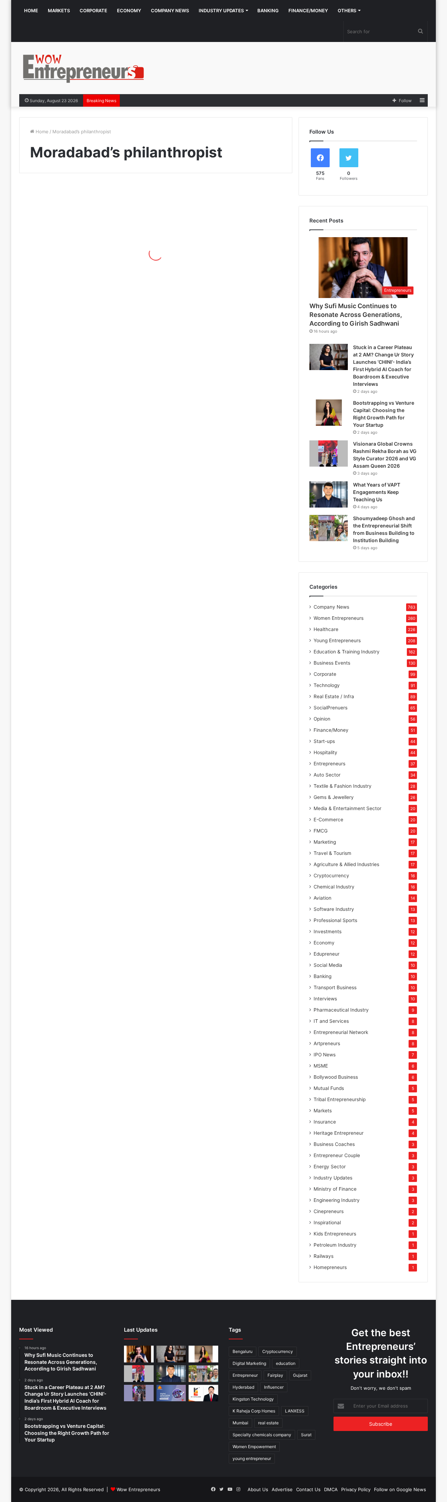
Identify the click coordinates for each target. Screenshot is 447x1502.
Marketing (325, 842)
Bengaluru (242, 1351)
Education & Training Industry (347, 651)
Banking (268, 10)
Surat (306, 1434)
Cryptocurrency (331, 875)
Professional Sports (335, 920)
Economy (129, 10)
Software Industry (334, 909)
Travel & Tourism (332, 853)
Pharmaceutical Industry (341, 1010)
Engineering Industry (337, 1200)
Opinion (322, 719)
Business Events (332, 663)
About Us (258, 1489)
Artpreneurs (327, 1043)
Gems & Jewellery (334, 797)
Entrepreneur (245, 1375)
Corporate (93, 10)
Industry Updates (221, 10)
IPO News (325, 1054)
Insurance (325, 1122)
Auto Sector (327, 775)
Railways (324, 1256)
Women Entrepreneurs (339, 618)
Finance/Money (308, 10)
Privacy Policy (356, 1489)
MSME (321, 1066)
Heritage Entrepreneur (339, 1133)
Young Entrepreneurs (337, 640)
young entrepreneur (252, 1458)
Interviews (325, 998)
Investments (328, 931)
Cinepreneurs (329, 1211)
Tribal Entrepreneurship (340, 1099)
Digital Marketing (249, 1363)
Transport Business (335, 987)
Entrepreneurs (329, 763)
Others (347, 10)
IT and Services (331, 1021)
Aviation (322, 898)
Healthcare (326, 629)
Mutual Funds (329, 1088)
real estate (268, 1422)
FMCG (321, 831)
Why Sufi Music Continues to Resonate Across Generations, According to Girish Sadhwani (355, 314)
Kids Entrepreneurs (335, 1234)
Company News (170, 10)
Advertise (282, 1489)
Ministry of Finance (335, 1189)
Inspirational (327, 1222)
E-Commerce (328, 819)
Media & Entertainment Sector (347, 808)
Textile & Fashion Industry (343, 786)
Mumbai (240, 1422)
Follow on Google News (400, 1489)
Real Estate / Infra (334, 696)
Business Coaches (334, 1144)
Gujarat (300, 1375)
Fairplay (275, 1375)
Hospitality (325, 752)
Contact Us (308, 1489)
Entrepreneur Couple (337, 1155)
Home (31, 10)
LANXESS (295, 1411)
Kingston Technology (253, 1399)
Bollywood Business (336, 1077)
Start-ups (324, 741)
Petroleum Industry (335, 1245)
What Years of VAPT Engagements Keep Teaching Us (376, 492)
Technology (327, 685)
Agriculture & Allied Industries (346, 864)
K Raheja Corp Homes (254, 1411)
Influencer (274, 1387)
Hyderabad (243, 1387)
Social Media (328, 965)
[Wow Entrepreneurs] (83, 68)
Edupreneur (326, 954)
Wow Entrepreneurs (138, 1489)
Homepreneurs (330, 1267)
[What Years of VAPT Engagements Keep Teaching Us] (328, 494)
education (285, 1363)
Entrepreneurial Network (341, 1032)
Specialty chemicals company (262, 1434)
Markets (59, 10)
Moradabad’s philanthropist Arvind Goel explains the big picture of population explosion (86, 260)
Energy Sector (330, 1166)
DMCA (331, 1489)
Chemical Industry (334, 887)
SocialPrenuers (330, 707)
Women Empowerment (254, 1446)
